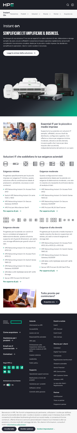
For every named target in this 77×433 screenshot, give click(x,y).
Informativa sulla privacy (16, 425)
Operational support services (39, 374)
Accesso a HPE (58, 379)
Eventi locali (58, 333)
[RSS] (9, 371)
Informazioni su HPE (36, 325)
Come (10, 332)
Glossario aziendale (60, 364)
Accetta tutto (9, 429)
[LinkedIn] (4, 367)
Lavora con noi (34, 333)
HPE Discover (58, 329)
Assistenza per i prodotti (37, 384)
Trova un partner (59, 400)
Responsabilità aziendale (37, 337)
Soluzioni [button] (35, 14)
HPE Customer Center (61, 375)
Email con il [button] (8, 347)
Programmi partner (60, 404)
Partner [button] (56, 14)
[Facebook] (21, 367)
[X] (9, 367)
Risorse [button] (45, 14)
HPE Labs (32, 341)
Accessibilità (33, 329)
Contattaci (57, 348)
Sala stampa (58, 337)
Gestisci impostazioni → (46, 429)
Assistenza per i (10, 339)
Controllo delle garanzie (37, 392)
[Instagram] (13, 367)
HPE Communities (59, 371)
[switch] (7, 385)
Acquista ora (68, 14)
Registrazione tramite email (63, 360)
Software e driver (35, 388)
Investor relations (35, 355)
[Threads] (17, 367)
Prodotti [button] (23, 14)
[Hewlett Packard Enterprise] (8, 4)
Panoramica (14, 14)
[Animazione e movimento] (8, 385)
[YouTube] (4, 371)
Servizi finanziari (59, 367)
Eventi (56, 325)
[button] (67, 4)
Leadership (33, 359)
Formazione (57, 356)
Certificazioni (58, 396)
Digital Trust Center (60, 352)
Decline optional (27, 429)
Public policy (33, 363)
